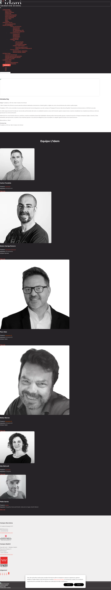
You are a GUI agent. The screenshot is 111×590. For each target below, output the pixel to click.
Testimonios (8, 61)
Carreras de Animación (15, 26)
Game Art (13, 249)
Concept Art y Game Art (18, 31)
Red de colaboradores (10, 16)
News (6, 20)
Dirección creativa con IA (21, 47)
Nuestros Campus (9, 12)
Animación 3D (16, 29)
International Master (15, 32)
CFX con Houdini (19, 42)
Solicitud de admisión (10, 23)
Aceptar (68, 584)
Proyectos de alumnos (10, 63)
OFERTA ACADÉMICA (8, 25)
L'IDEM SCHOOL (6, 9)
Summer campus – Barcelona (20, 51)
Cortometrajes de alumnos (11, 62)
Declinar (79, 584)
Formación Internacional (11, 54)
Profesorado (8, 13)
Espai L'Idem (8, 18)
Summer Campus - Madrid (19, 52)
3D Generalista (16, 36)
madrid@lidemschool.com (6, 554)
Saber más (2, 191)
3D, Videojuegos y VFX (18, 30)
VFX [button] (14, 40)
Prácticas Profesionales (11, 14)
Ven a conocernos (9, 17)
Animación (7, 186)
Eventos (7, 21)
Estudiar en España (9, 58)
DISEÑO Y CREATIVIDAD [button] (19, 45)
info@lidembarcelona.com (6, 532)
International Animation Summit (12, 57)
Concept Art (16, 38)
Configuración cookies (58, 584)
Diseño (7, 505)
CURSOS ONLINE (14, 39)
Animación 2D (16, 27)
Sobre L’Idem (8, 11)
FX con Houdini (19, 43)
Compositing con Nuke (21, 44)
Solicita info (6, 65)
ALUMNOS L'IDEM (7, 60)
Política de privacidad (59, 579)
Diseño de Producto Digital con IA (23, 48)
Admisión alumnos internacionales (13, 56)
